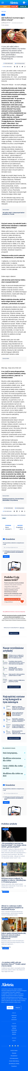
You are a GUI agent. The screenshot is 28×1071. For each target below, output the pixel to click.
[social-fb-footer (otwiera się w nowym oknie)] (12, 1046)
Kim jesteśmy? (14, 1055)
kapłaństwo (5, 829)
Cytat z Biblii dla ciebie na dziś (13, 767)
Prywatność (14, 1066)
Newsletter (14, 1026)
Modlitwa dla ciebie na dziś (13, 774)
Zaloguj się (22, 627)
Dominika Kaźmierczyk (17, 23)
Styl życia (3, 11)
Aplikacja (14, 1028)
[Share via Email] (22, 66)
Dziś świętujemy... (10, 753)
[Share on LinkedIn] (17, 66)
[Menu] (4, 2)
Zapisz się (6, 556)
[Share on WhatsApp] (24, 66)
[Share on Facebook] (14, 66)
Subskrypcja (14, 1030)
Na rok (14, 1040)
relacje (4, 518)
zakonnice (5, 919)
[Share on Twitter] (19, 66)
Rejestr (5, 6)
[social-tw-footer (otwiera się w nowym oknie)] (15, 1046)
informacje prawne (14, 1058)
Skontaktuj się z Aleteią (14, 1063)
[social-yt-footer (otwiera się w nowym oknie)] (10, 1046)
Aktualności (14, 1015)
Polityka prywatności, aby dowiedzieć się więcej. (13, 552)
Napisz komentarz (14, 633)
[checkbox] (3, 796)
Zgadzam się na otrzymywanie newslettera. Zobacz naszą (13, 552)
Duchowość (14, 1019)
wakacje (4, 864)
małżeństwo (5, 891)
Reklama (14, 1034)
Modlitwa (22, 6)
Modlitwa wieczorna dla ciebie (12, 759)
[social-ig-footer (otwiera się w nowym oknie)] (18, 1046)
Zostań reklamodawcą (14, 1061)
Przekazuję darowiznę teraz (11, 599)
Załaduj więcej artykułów (14, 687)
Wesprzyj (13, 6)
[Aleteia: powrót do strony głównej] (14, 2)
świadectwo (5, 948)
